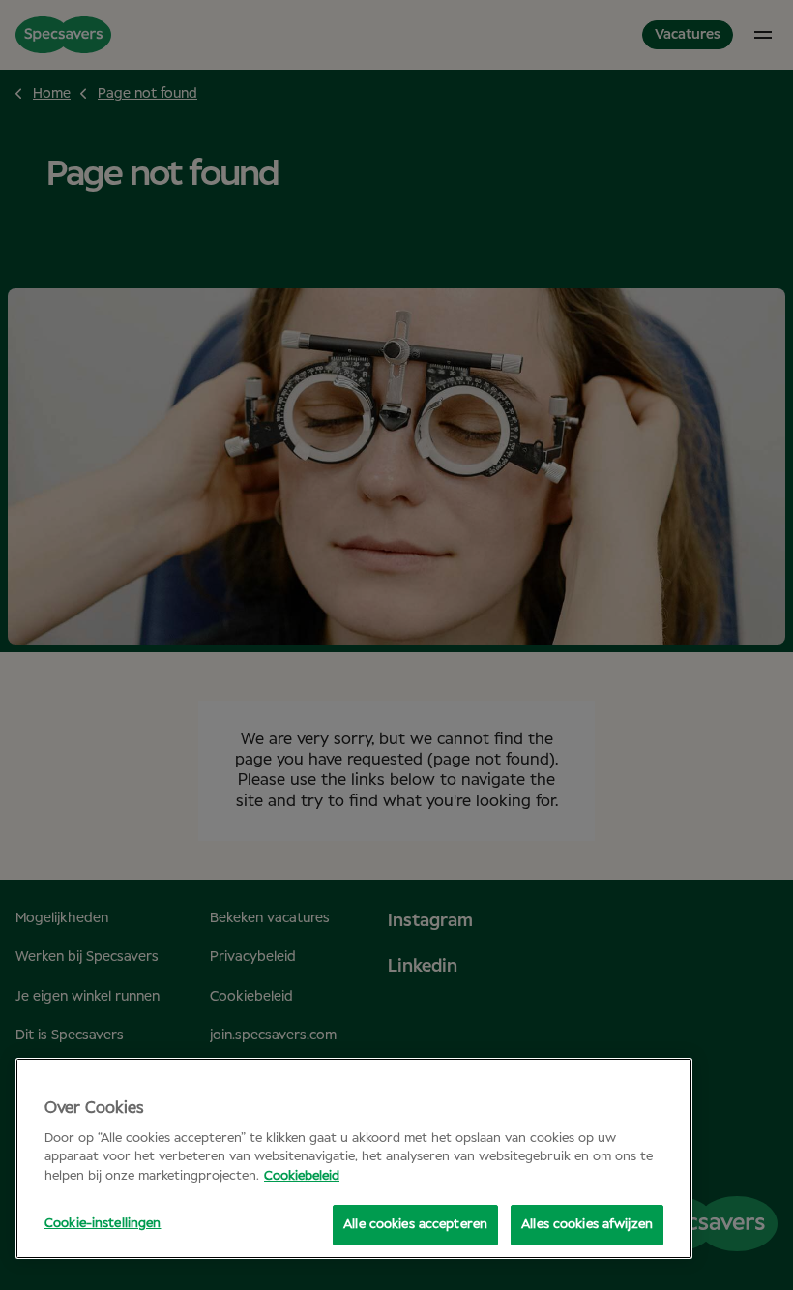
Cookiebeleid (301, 1176)
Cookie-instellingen (102, 1223)
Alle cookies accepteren (415, 1224)
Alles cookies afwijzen (587, 1224)
